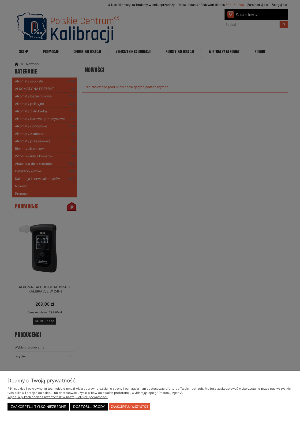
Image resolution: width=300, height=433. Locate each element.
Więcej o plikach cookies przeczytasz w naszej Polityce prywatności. (58, 397)
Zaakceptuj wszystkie (129, 406)
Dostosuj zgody (89, 407)
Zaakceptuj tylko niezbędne (38, 407)
